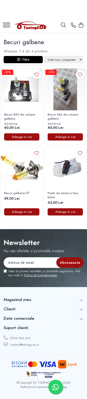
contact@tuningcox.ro (24, 344)
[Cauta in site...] (63, 25)
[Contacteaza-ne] (73, 25)
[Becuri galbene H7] (22, 168)
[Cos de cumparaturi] (80, 25)
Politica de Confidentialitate (40, 275)
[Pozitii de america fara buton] (65, 168)
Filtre (25, 59)
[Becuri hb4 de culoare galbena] (65, 89)
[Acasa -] (30, 25)
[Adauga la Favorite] (36, 74)
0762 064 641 (19, 338)
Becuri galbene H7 (16, 193)
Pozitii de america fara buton (63, 195)
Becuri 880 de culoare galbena (19, 117)
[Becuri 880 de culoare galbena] (22, 89)
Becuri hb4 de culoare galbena (63, 117)
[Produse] (6, 25)
